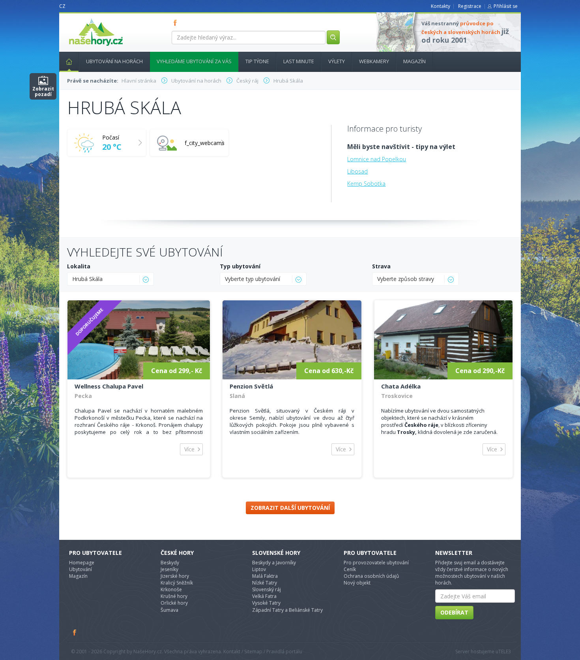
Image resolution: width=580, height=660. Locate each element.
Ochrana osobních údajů (371, 576)
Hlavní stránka (69, 62)
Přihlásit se (506, 6)
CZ (62, 6)
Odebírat (454, 612)
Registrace (469, 6)
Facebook (75, 632)
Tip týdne (257, 61)
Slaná (237, 396)
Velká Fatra (264, 596)
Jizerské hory (175, 576)
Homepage (81, 562)
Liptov (259, 569)
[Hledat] (333, 37)
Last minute (298, 61)
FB (177, 22)
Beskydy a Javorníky (274, 562)
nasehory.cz (81, 18)
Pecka (83, 396)
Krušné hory (174, 596)
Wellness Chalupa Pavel (109, 386)
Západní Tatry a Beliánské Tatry (287, 610)
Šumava (169, 610)
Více (189, 449)
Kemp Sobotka (366, 183)
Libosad (357, 171)
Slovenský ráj (266, 589)
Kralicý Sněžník (177, 582)
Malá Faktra (265, 576)
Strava (381, 266)
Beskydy (170, 562)
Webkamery (374, 61)
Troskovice (397, 396)
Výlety (336, 61)
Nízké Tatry (264, 582)
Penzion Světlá (251, 386)
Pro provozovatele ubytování (376, 562)
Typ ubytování (240, 266)
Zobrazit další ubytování (290, 507)
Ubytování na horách (114, 61)
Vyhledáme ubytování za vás (194, 61)
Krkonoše (171, 589)
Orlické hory (174, 603)
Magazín (414, 61)
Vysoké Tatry (266, 603)
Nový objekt (357, 582)
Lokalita (78, 266)
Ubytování (80, 569)
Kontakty (440, 6)
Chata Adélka (401, 386)
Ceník (350, 569)
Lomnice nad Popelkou (376, 159)
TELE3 (504, 651)
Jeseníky (169, 569)
